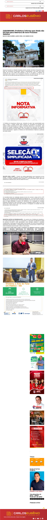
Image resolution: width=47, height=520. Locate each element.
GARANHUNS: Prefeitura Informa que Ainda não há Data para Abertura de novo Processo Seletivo (23, 32)
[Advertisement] (23, 326)
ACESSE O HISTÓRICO (36, 491)
